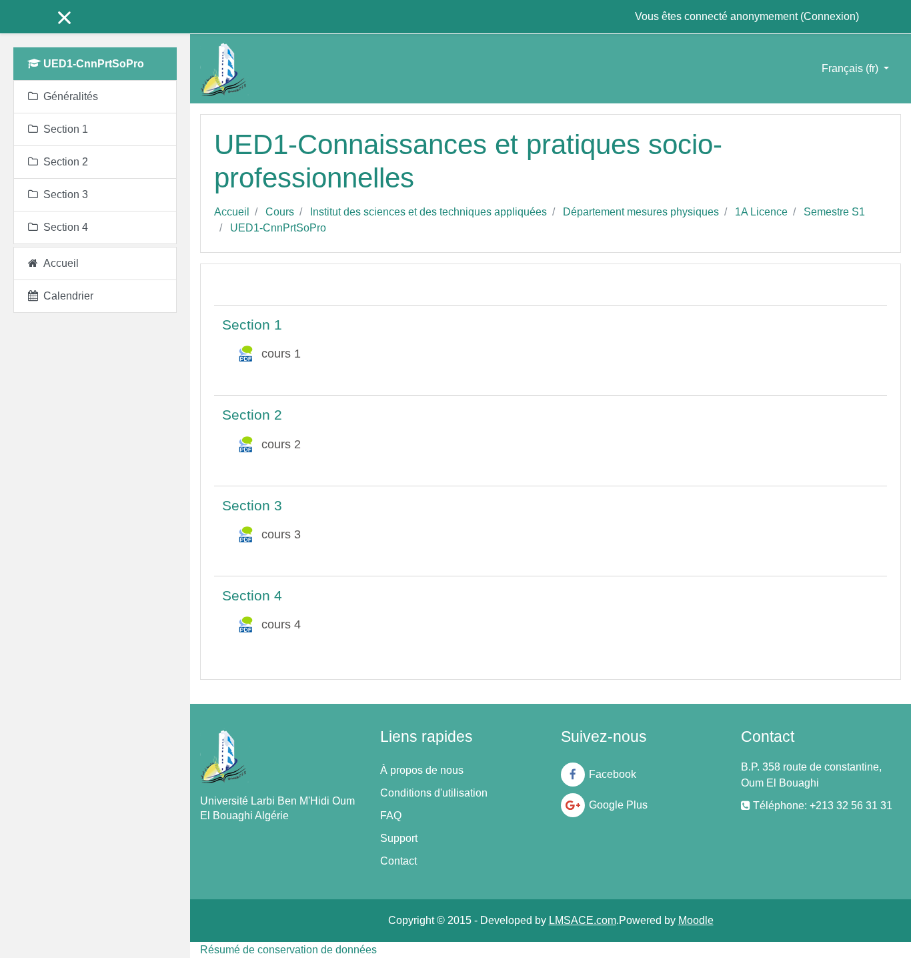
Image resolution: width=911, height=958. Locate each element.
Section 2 (252, 414)
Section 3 (252, 505)
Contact (398, 861)
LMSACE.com (582, 920)
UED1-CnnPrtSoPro (278, 227)
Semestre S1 (834, 211)
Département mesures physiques (641, 211)
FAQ (390, 815)
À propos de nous (422, 770)
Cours (279, 211)
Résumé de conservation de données (288, 949)
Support (398, 838)
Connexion (830, 16)
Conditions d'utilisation (434, 793)
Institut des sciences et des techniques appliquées (428, 211)
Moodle (696, 920)
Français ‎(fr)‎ (851, 68)
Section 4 (252, 595)
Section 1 (252, 324)
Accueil (231, 211)
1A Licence (761, 211)
